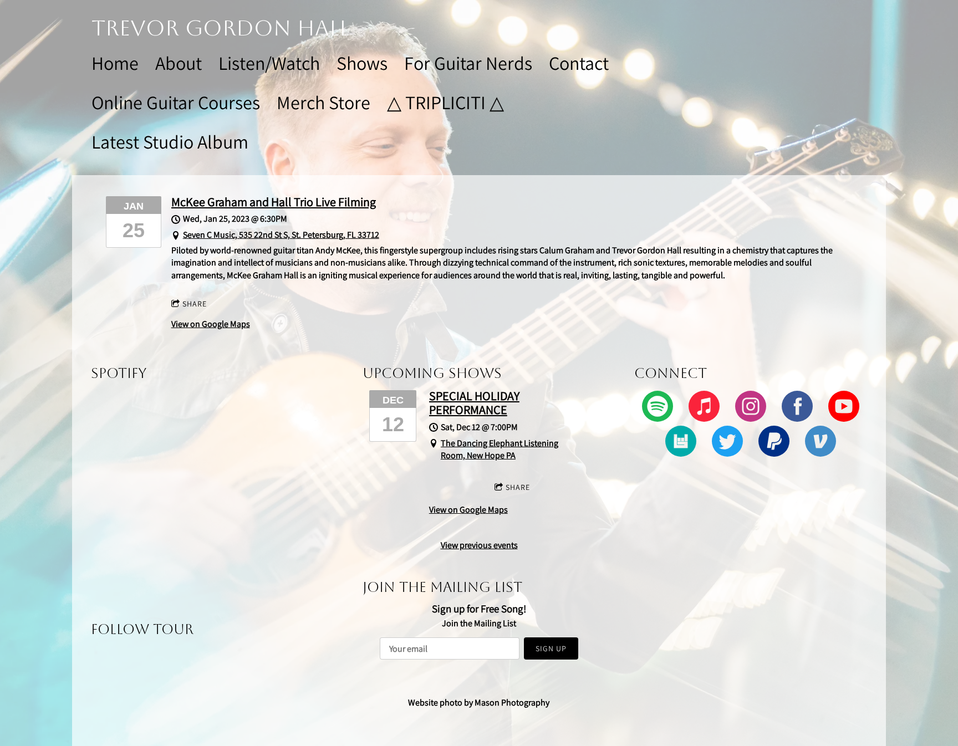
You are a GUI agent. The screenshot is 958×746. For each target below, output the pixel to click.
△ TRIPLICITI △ (445, 102)
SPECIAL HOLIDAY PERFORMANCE (474, 402)
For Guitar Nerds (468, 62)
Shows (362, 62)
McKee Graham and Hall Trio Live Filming (273, 202)
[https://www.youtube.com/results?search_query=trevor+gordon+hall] (843, 408)
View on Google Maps (210, 324)
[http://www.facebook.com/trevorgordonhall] (797, 408)
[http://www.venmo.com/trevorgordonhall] (820, 443)
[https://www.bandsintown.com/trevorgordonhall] (680, 443)
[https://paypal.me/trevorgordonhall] (773, 443)
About (178, 62)
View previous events (479, 545)
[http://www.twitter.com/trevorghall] (727, 443)
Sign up (551, 648)
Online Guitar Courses (175, 102)
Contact (579, 62)
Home (115, 62)
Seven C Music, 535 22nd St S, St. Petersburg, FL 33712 (281, 235)
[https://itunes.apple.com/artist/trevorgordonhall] (704, 408)
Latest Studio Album (169, 141)
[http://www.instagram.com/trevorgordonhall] (750, 408)
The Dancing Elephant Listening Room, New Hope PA (499, 449)
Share (194, 304)
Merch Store (323, 102)
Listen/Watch (269, 62)
